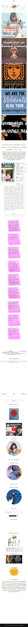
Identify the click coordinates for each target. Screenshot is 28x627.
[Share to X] (21, 351)
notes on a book (19, 353)
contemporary (6, 353)
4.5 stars (10, 352)
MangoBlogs (20, 625)
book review (15, 352)
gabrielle (12, 353)
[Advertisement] (14, 608)
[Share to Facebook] (19, 351)
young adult (18, 354)
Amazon (13, 214)
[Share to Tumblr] (24, 351)
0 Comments (10, 351)
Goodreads (7, 214)
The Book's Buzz (10, 625)
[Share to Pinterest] (22, 351)
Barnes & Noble (19, 214)
